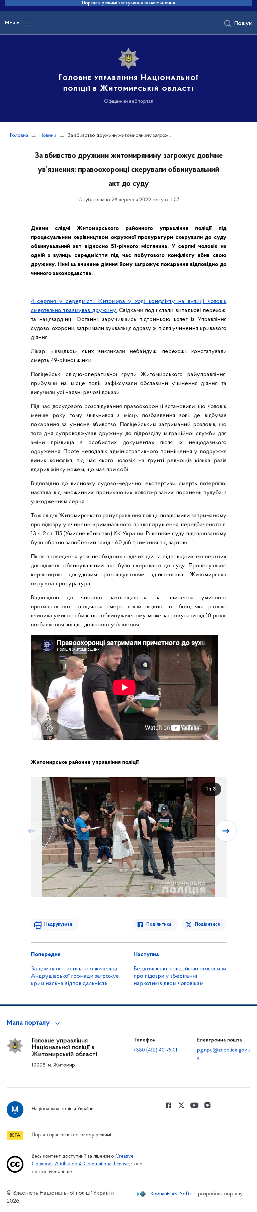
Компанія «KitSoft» (171, 1194)
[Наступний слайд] (226, 831)
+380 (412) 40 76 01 (155, 1050)
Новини (47, 135)
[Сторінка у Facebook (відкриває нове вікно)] (168, 1105)
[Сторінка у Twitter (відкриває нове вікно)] (181, 1105)
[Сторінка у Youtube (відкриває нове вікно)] (194, 1105)
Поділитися (158, 924)
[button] (34, 1023)
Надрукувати (58, 924)
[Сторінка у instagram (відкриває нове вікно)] (207, 1105)
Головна (19, 135)
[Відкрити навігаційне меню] (27, 23)
